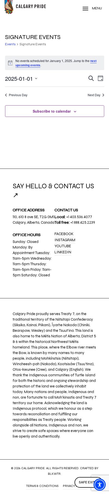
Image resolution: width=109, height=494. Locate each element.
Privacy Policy (75, 486)
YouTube (63, 246)
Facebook (64, 234)
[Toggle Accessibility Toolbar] (99, 484)
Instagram (65, 240)
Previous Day (18, 95)
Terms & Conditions (42, 486)
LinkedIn (63, 252)
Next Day (94, 95)
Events (10, 44)
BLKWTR (54, 474)
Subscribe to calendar (52, 111)
